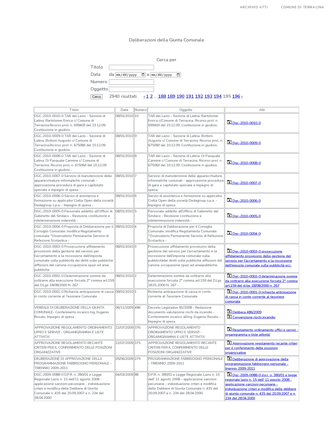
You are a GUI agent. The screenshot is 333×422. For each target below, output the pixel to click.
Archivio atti (254, 7)
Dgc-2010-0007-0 (246, 183)
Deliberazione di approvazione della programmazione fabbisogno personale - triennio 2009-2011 (256, 364)
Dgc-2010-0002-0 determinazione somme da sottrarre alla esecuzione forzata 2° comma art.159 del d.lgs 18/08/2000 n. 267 (261, 281)
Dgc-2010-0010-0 (246, 123)
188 (162, 96)
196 (236, 96)
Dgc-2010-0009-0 (246, 143)
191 (190, 96)
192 (199, 96)
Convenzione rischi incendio (253, 317)
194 (218, 96)
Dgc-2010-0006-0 (246, 200)
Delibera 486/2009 (246, 312)
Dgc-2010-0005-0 (246, 216)
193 (208, 96)
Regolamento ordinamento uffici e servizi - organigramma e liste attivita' (261, 332)
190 (180, 96)
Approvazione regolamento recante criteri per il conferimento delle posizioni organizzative (261, 348)
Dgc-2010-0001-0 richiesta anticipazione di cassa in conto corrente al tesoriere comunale (260, 297)
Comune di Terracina (302, 7)
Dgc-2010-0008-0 (246, 163)
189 (171, 96)
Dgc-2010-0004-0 (246, 233)
